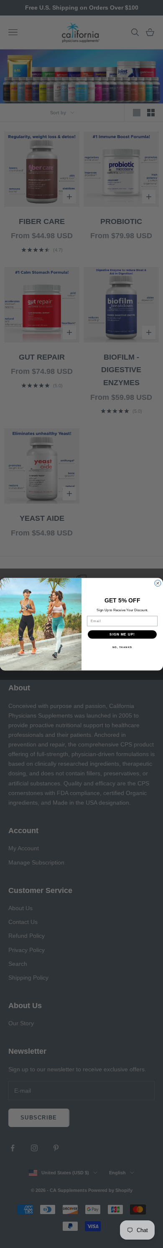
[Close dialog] (158, 583)
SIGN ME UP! (122, 634)
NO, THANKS (122, 647)
